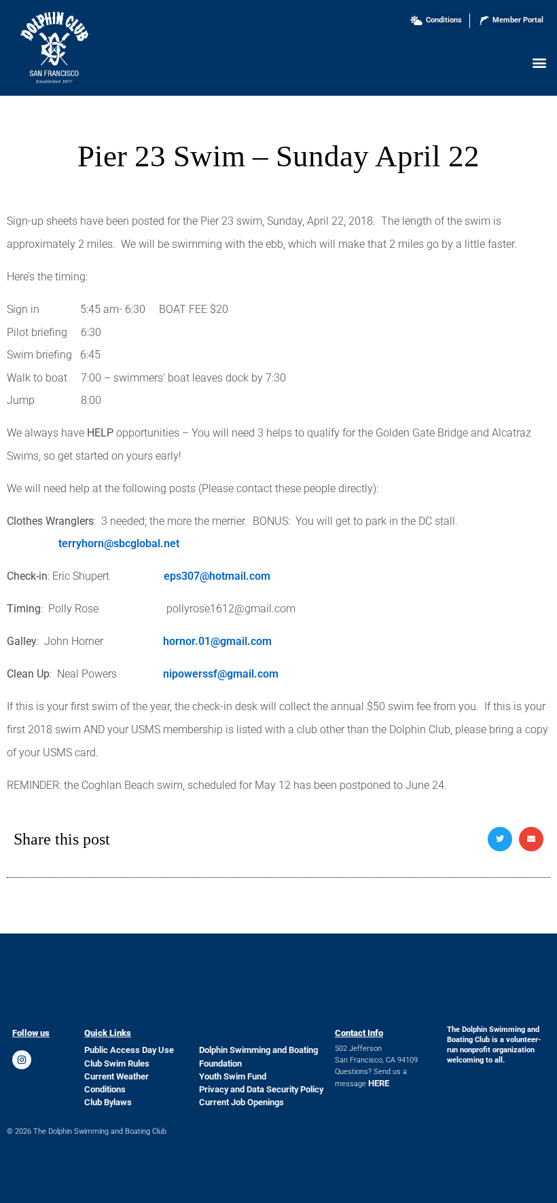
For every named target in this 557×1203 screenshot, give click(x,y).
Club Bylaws (108, 1102)
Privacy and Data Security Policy (261, 1089)
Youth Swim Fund (232, 1076)
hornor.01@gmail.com (217, 641)
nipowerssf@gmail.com (220, 673)
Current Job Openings (241, 1102)
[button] (539, 62)
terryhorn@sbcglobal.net (118, 543)
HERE (378, 1083)
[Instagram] (21, 1059)
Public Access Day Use (129, 1050)
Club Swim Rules (116, 1063)
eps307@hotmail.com (217, 576)
